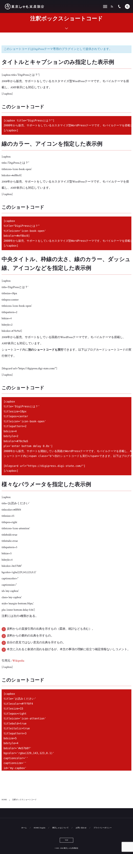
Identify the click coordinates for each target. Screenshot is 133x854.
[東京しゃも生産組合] (24, 6)
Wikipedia (18, 661)
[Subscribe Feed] (111, 6)
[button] (127, 6)
